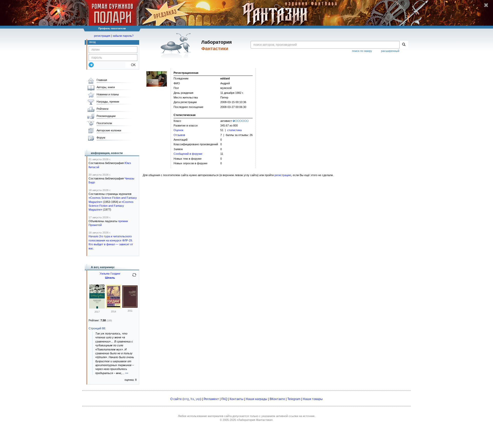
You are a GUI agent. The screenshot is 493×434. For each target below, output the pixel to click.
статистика (234, 130)
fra (192, 399)
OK (131, 65)
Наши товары (313, 399)
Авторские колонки (109, 130)
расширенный (390, 50)
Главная (102, 80)
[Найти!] (403, 45)
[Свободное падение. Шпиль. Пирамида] (97, 307)
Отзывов (179, 135)
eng (186, 399)
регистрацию (282, 175)
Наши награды (256, 399)
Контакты (236, 399)
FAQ (224, 399)
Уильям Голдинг (110, 273)
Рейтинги (102, 108)
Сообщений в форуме (188, 153)
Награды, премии (108, 101)
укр (198, 399)
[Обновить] (134, 276)
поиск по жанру (362, 50)
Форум (101, 137)
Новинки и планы (108, 94)
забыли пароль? (123, 35)
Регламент (211, 399)
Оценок (178, 130)
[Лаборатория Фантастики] (176, 45)
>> (126, 373)
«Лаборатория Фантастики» (255, 419)
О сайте (176, 399)
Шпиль (110, 277)
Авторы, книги (106, 87)
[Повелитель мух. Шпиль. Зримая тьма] (130, 306)
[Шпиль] (113, 307)
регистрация (102, 35)
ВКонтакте (277, 399)
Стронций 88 (97, 328)
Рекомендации (106, 115)
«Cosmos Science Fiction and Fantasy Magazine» (111, 205)
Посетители (104, 123)
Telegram (293, 399)
